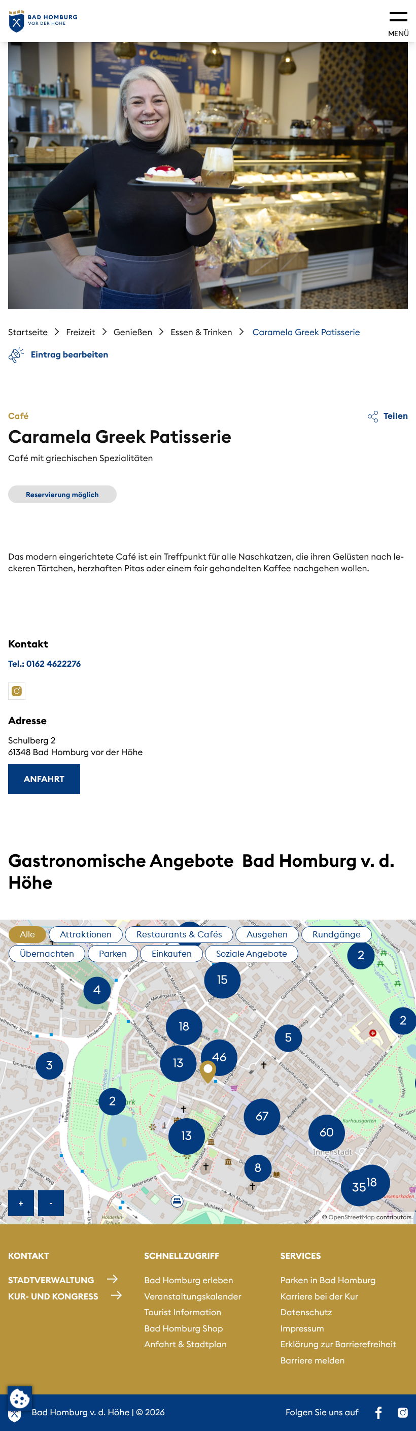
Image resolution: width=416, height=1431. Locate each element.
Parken (113, 953)
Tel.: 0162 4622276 (44, 663)
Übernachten (47, 953)
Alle (27, 934)
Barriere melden (313, 1360)
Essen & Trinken (201, 332)
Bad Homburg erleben (188, 1280)
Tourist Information (182, 1312)
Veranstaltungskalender (192, 1296)
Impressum (302, 1328)
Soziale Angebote (251, 953)
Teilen (395, 415)
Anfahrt (44, 779)
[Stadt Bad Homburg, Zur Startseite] (43, 21)
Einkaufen (172, 953)
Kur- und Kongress (53, 1296)
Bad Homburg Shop (183, 1328)
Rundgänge (337, 934)
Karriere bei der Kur (319, 1296)
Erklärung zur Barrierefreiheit (339, 1344)
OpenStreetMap (352, 1217)
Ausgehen (267, 934)
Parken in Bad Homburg (328, 1280)
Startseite (28, 332)
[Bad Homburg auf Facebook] (378, 1412)
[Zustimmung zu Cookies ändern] (20, 1398)
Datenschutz (306, 1312)
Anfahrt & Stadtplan (185, 1344)
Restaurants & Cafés (179, 934)
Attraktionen (86, 934)
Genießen (133, 332)
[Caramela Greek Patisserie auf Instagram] (16, 691)
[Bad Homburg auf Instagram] (403, 1412)
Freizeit (80, 332)
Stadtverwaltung (51, 1280)
